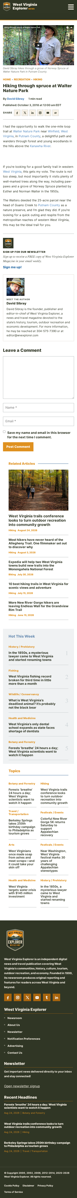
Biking (12, 574)
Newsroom (14, 1018)
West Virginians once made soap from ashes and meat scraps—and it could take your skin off (22, 859)
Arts (11, 844)
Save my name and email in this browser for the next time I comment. (38, 435)
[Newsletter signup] (8, 243)
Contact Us (14, 1052)
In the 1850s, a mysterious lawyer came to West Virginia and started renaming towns (31, 656)
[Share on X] (25, 113)
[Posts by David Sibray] (38, 287)
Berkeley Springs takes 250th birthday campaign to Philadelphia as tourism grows (22, 827)
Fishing (14, 670)
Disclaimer (28, 1185)
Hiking (37, 79)
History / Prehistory (22, 646)
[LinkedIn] (56, 997)
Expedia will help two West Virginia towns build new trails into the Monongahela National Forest (35, 565)
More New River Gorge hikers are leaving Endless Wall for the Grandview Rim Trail (38, 606)
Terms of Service (13, 1192)
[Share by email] (48, 113)
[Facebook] (8, 997)
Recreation (22, 79)
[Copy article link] (55, 113)
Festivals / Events (52, 812)
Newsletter (14, 1032)
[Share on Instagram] (40, 113)
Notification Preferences (23, 1038)
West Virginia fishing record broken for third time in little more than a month (30, 680)
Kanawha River (40, 146)
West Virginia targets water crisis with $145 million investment (22, 891)
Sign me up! (12, 267)
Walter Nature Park (26, 131)
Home (7, 79)
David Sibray (15, 98)
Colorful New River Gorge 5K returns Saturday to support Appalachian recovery (54, 827)
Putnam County (29, 136)
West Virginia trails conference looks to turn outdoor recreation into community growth (54, 796)
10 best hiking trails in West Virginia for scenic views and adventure (38, 585)
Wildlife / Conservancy (24, 694)
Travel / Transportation (19, 813)
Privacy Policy (45, 1185)
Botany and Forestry (22, 742)
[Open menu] (71, 6)
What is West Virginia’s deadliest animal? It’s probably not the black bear (32, 703)
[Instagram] (17, 997)
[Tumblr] (46, 997)
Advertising (15, 1045)
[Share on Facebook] (17, 113)
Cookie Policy (11, 1185)
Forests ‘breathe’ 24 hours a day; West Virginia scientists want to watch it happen (33, 751)
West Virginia (12, 171)
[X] (27, 997)
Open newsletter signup (22, 1086)
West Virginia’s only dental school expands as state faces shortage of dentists (32, 727)
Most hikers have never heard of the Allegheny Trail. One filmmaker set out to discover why (38, 543)
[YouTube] (37, 997)
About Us (13, 1024)
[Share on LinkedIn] (32, 113)
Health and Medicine (22, 718)
